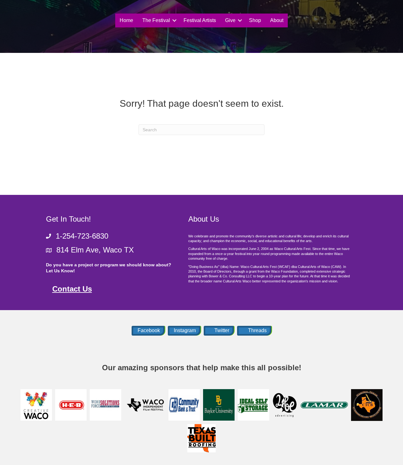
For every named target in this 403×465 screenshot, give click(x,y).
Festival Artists (200, 20)
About (276, 20)
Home (126, 20)
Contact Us (72, 289)
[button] (174, 20)
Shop (255, 20)
